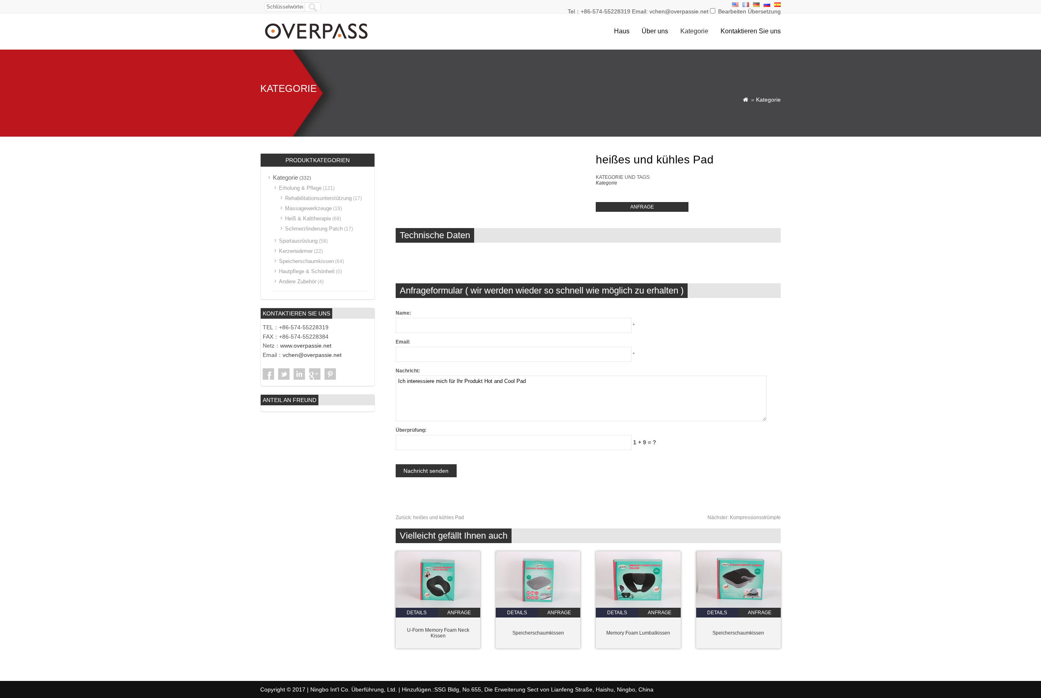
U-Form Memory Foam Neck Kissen (438, 633)
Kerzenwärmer (296, 251)
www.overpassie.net (305, 345)
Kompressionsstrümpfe (744, 517)
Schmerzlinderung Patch (314, 229)
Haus (621, 31)
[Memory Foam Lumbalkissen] (638, 606)
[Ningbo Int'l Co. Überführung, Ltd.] (317, 40)
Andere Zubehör (297, 281)
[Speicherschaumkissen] (538, 606)
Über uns (655, 31)
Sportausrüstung (298, 241)
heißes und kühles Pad (430, 517)
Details (417, 612)
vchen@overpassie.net (312, 355)
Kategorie (694, 31)
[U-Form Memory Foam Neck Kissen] (438, 606)
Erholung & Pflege (300, 188)
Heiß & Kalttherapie (308, 218)
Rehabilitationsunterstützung (318, 198)
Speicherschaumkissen (538, 633)
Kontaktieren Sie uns (751, 31)
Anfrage (642, 207)
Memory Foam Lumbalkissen (638, 633)
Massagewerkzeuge (308, 208)
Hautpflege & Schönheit (307, 271)
